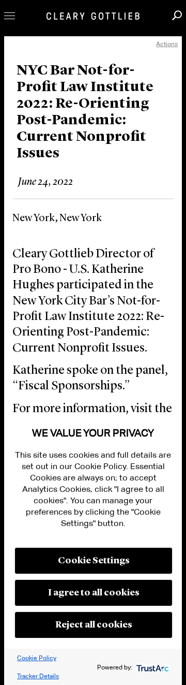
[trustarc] (151, 667)
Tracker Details (38, 676)
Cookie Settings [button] (94, 560)
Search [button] (177, 15)
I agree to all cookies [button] (94, 592)
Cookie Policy (36, 658)
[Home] (93, 16)
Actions (167, 44)
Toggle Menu (9, 15)
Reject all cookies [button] (93, 625)
